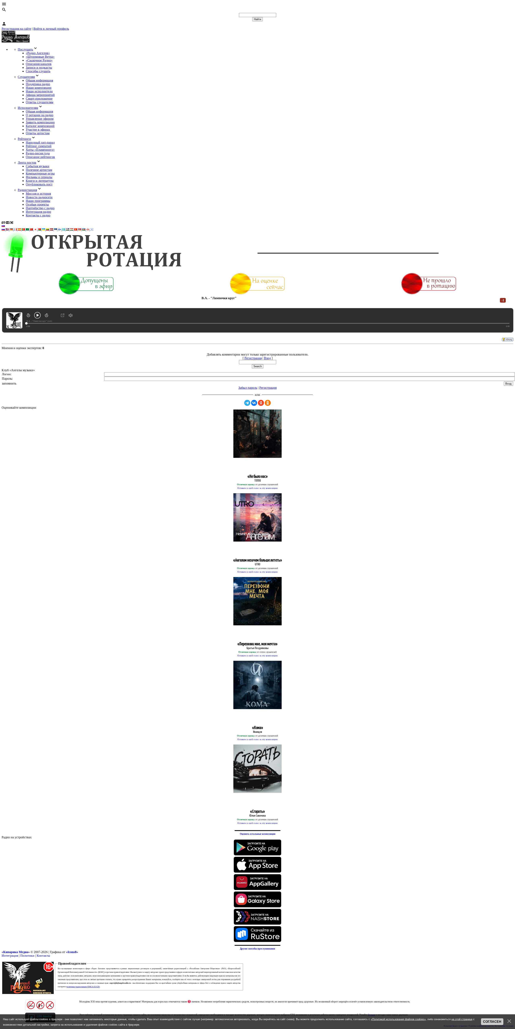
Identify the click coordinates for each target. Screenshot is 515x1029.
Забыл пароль (247, 387)
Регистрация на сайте (16, 28)
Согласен (492, 1021)
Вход (267, 358)
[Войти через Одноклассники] (268, 403)
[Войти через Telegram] (247, 403)
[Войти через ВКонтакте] (254, 403)
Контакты (43, 955)
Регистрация (253, 358)
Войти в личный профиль (51, 28)
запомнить (9, 383)
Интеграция (10, 955)
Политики (27, 955)
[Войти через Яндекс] (261, 403)
